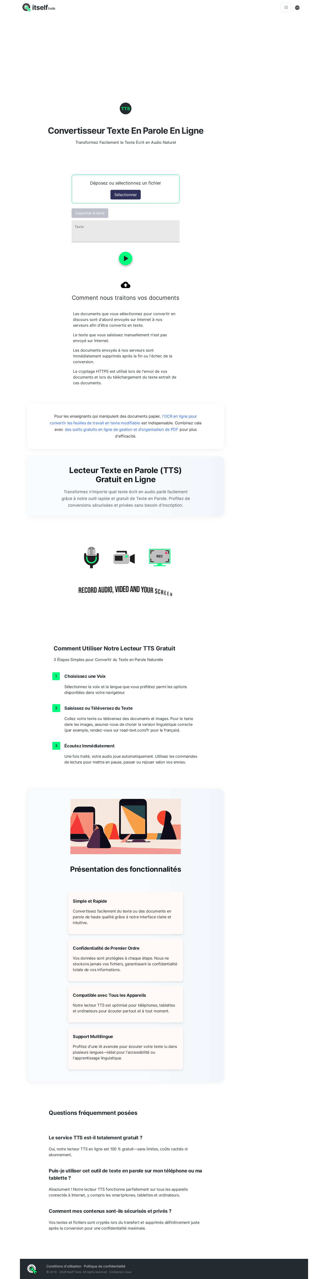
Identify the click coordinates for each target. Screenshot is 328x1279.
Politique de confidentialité (104, 1266)
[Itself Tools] (125, 576)
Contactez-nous (120, 1272)
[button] (126, 189)
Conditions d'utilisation (63, 1266)
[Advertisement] (164, 50)
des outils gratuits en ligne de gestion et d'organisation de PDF (121, 429)
